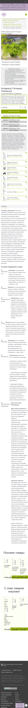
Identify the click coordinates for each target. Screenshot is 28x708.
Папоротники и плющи (9, 26)
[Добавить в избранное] (25, 32)
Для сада (3, 699)
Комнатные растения (9, 22)
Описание (4, 206)
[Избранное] (15, 15)
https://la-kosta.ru (18, 681)
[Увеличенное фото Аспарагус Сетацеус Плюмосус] (14, 32)
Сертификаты (18, 701)
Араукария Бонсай (6, 566)
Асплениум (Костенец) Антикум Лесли (22, 571)
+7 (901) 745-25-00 (5, 670)
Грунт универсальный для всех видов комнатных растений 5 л (6, 620)
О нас (16, 692)
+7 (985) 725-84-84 (16, 670)
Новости (17, 694)
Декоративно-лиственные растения (12, 24)
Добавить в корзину (14, 111)
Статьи (17, 697)
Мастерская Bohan (5, 705)
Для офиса (3, 697)
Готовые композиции (6, 694)
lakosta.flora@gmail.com (7, 672)
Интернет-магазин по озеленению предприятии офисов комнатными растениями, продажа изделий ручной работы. (14, 18)
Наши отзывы (14, 688)
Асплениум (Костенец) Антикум (14, 569)
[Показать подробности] (15, 156)
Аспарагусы (19, 26)
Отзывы (17, 699)
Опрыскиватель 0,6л (22, 605)
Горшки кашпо (4, 701)
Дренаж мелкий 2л (14, 607)
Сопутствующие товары (7, 703)
